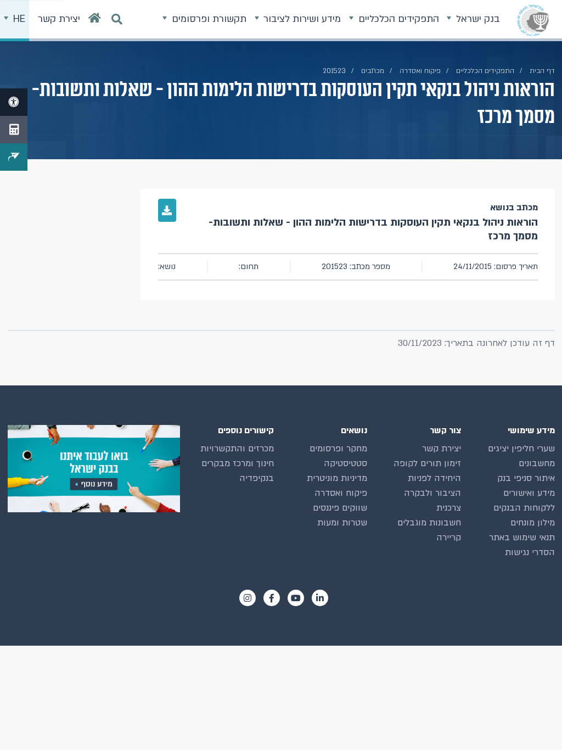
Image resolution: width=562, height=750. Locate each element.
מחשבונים (537, 463)
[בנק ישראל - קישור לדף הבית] (533, 20)
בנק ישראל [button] (476, 19)
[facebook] (271, 598)
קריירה (448, 537)
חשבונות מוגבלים (429, 523)
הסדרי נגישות (530, 552)
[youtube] (296, 598)
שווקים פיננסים (340, 508)
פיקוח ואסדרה (340, 493)
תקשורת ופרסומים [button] (207, 19)
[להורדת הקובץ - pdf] (167, 210)
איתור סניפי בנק (526, 478)
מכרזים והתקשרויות (237, 449)
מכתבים (372, 71)
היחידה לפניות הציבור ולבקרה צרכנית (432, 493)
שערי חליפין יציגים (521, 449)
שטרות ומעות (342, 523)
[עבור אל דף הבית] (95, 20)
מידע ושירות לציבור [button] (301, 19)
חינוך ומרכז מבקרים (237, 463)
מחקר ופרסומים (338, 449)
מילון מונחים (532, 523)
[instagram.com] (247, 598)
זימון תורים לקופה (427, 463)
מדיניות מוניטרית (337, 478)
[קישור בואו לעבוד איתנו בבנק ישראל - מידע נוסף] (94, 468)
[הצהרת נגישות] (13, 102)
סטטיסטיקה (345, 463)
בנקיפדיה (256, 478)
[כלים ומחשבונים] (13, 129)
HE (17, 19)
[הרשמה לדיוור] (13, 157)
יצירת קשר (441, 449)
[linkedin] (320, 598)
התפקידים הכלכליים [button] (397, 19)
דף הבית (542, 71)
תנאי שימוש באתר (522, 537)
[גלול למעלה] (534, 722)
